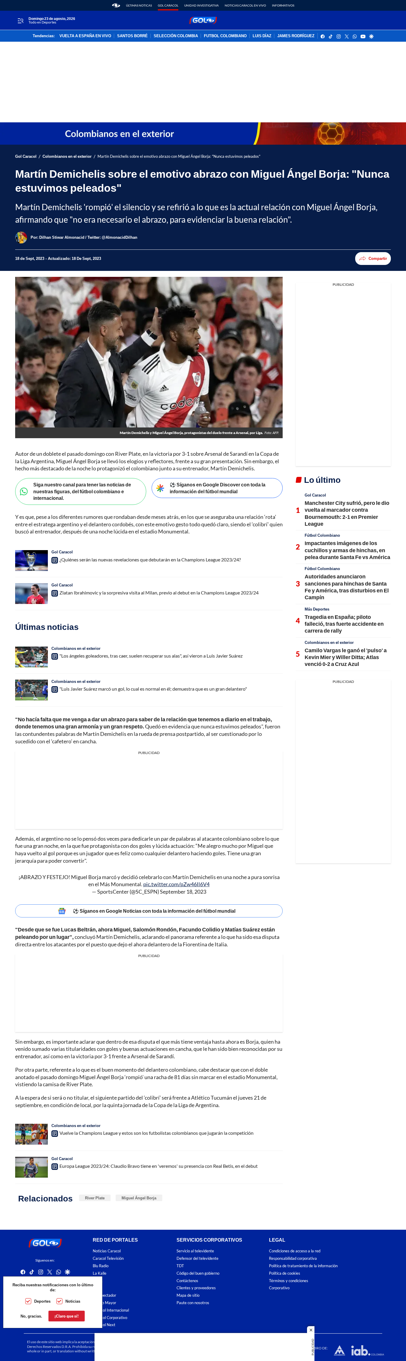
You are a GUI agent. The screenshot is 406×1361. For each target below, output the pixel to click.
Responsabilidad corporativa (293, 1259)
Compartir (378, 258)
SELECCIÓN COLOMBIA (176, 36)
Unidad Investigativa (201, 5)
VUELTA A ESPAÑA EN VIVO (85, 36)
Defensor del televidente (197, 1259)
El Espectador (104, 1296)
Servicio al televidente (195, 1251)
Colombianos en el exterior (67, 156)
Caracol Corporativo (110, 1318)
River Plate (95, 1197)
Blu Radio (100, 1266)
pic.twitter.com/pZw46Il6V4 (176, 884)
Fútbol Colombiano (322, 535)
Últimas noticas (139, 5)
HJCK (98, 1281)
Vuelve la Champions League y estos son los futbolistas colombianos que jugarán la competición (156, 1133)
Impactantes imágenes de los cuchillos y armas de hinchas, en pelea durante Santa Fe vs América (347, 550)
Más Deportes (317, 609)
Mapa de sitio (188, 1296)
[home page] (116, 5)
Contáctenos (187, 1281)
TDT (180, 1266)
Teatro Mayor (104, 1303)
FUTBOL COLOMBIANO (225, 36)
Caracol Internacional (111, 1310)
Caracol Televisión (108, 1259)
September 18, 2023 (183, 891)
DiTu (97, 1288)
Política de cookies (284, 1273)
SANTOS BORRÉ (132, 36)
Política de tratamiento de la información (303, 1266)
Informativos (283, 5)
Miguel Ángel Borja (139, 1197)
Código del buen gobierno (198, 1273)
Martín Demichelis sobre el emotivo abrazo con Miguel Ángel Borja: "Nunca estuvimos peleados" (178, 156)
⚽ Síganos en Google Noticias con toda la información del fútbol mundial (154, 911)
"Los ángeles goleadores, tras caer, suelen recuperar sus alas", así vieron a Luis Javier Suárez (151, 655)
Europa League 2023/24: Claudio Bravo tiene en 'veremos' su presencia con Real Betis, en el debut (158, 1166)
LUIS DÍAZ (262, 36)
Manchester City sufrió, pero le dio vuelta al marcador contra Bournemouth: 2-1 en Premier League (347, 513)
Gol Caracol (168, 5)
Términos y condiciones (288, 1281)
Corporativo (279, 1288)
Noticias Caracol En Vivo (245, 5)
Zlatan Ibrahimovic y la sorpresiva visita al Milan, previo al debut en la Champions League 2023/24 (159, 592)
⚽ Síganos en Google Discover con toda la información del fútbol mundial (217, 488)
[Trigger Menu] (20, 20)
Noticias (72, 1301)
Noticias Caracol (107, 1251)
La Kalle (99, 1273)
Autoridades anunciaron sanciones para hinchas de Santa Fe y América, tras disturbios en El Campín (347, 586)
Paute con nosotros (193, 1303)
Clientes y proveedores (196, 1288)
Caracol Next (104, 1325)
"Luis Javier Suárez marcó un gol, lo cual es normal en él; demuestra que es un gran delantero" (153, 689)
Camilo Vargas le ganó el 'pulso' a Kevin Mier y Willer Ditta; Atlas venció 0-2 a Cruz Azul (346, 657)
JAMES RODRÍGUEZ (295, 36)
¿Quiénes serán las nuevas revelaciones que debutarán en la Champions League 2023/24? (150, 559)
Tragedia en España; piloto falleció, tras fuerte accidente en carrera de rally (344, 624)
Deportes (42, 1301)
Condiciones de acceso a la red (294, 1251)
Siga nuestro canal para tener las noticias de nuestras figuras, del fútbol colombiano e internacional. (82, 491)
